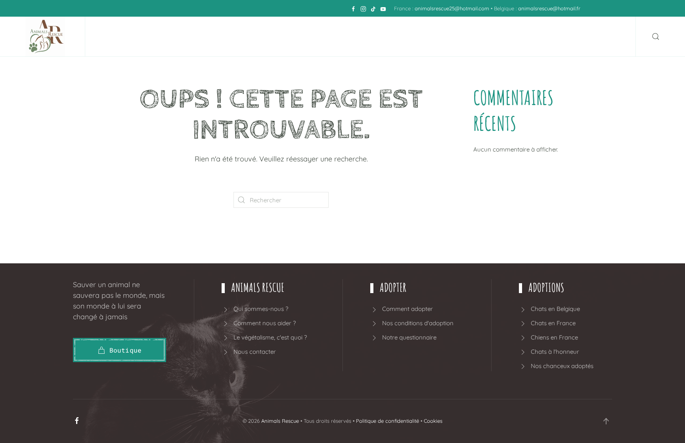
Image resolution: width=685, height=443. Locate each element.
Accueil (154, 36)
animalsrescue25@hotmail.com (452, 8)
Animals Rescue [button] (207, 36)
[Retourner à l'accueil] (47, 36)
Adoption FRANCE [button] (428, 36)
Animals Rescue (280, 421)
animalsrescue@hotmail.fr (549, 8)
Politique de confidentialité (387, 421)
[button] (656, 36)
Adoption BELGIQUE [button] (341, 36)
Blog (534, 36)
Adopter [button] (270, 36)
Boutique (496, 36)
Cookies (433, 421)
